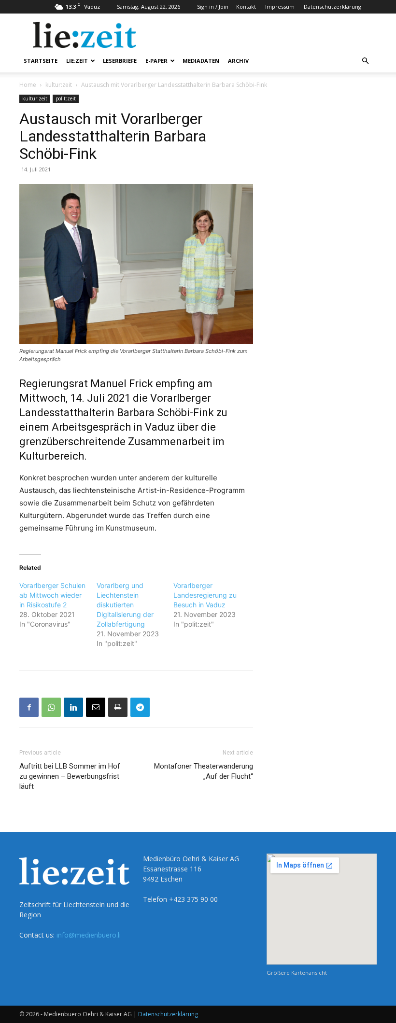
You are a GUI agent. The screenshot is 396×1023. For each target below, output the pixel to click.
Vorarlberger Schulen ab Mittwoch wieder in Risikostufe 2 (52, 595)
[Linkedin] (73, 707)
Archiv (238, 60)
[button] (365, 61)
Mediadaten (201, 60)
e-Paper (156, 60)
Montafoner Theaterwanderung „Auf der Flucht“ (203, 771)
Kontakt (246, 6)
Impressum (280, 6)
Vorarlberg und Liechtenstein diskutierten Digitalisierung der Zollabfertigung (125, 604)
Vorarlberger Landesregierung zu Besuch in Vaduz (205, 595)
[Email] (95, 707)
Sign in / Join (212, 6)
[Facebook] (29, 707)
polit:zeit (66, 98)
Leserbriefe (120, 60)
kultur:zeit (58, 85)
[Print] (117, 707)
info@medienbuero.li (89, 934)
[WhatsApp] (51, 707)
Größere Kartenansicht (297, 972)
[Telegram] (140, 707)
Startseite (40, 60)
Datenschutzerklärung (332, 6)
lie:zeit (77, 60)
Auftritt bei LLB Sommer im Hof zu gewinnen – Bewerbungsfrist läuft (69, 776)
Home (27, 85)
